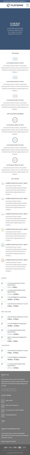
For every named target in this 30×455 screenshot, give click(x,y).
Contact (21, 450)
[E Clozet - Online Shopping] (15, 5)
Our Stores (10, 450)
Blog (16, 450)
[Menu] (2, 5)
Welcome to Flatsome (12, 405)
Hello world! (9, 400)
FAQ (26, 450)
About (4, 450)
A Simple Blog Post (11, 415)
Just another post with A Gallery (15, 410)
